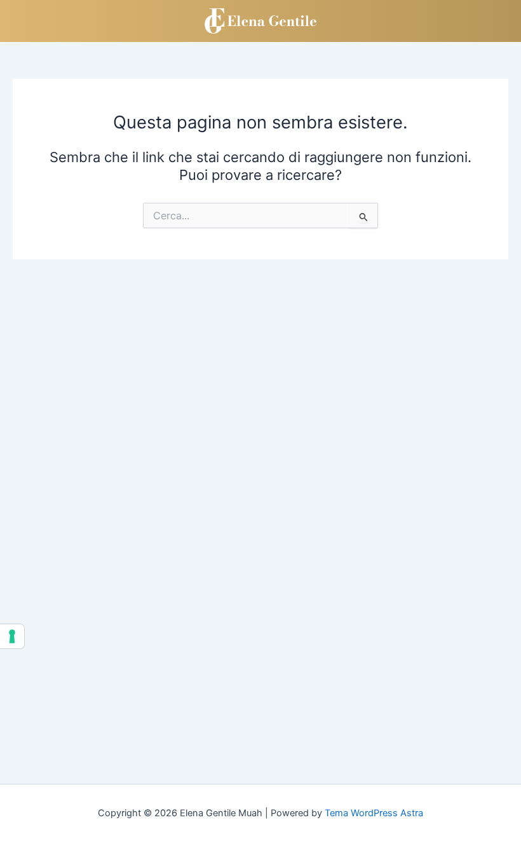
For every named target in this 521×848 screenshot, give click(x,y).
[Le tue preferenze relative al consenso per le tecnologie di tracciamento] (12, 636)
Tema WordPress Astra (374, 813)
